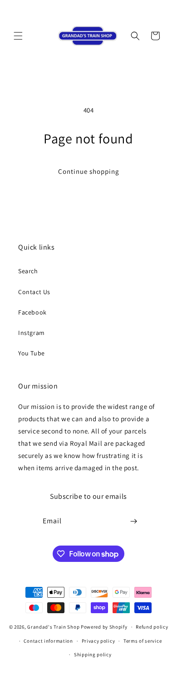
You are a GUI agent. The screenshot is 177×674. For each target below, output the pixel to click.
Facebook (32, 312)
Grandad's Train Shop (53, 627)
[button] (18, 36)
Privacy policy (98, 641)
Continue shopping (88, 171)
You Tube (31, 353)
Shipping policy (93, 654)
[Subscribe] (134, 521)
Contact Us (34, 292)
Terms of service (142, 641)
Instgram (31, 333)
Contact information (48, 641)
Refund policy (152, 627)
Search (28, 271)
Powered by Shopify (104, 627)
